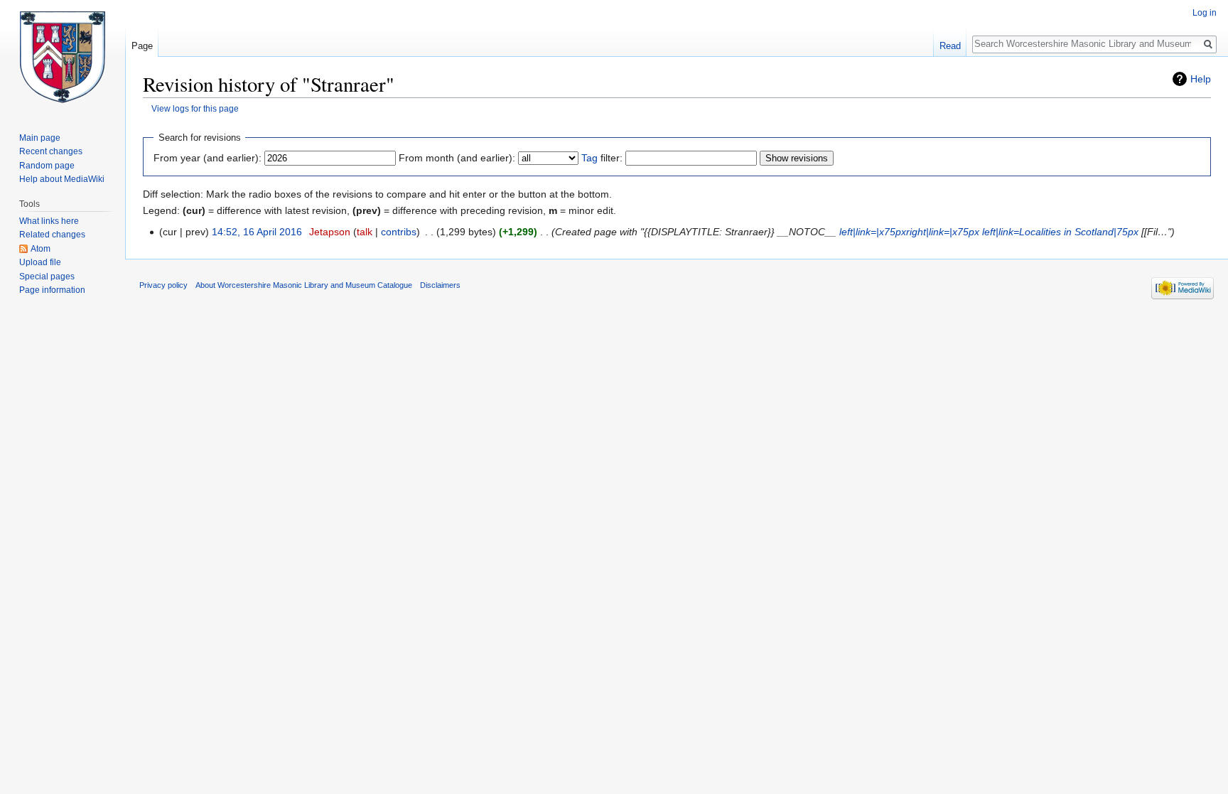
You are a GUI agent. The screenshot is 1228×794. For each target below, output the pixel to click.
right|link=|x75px (942, 231)
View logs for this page (195, 108)
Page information (52, 290)
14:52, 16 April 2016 (257, 231)
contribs (398, 231)
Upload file (40, 262)
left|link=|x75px (872, 231)
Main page (39, 138)
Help (1200, 79)
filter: (602, 157)
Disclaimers (440, 285)
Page (142, 46)
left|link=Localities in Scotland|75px (1060, 231)
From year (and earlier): (208, 157)
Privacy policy (163, 285)
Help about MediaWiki (61, 179)
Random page (47, 166)
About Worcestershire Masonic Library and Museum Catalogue (303, 285)
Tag (589, 157)
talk (364, 231)
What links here (49, 221)
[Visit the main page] (62, 57)
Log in (1204, 13)
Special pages (47, 276)
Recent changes (50, 151)
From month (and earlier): (457, 157)
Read (950, 46)
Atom (40, 249)
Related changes (52, 235)
